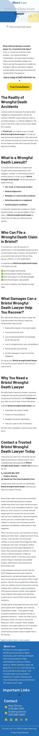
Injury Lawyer (24, 640)
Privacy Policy (16, 732)
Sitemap (25, 732)
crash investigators (27, 588)
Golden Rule (15, 668)
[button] (19, 8)
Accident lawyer (12, 640)
